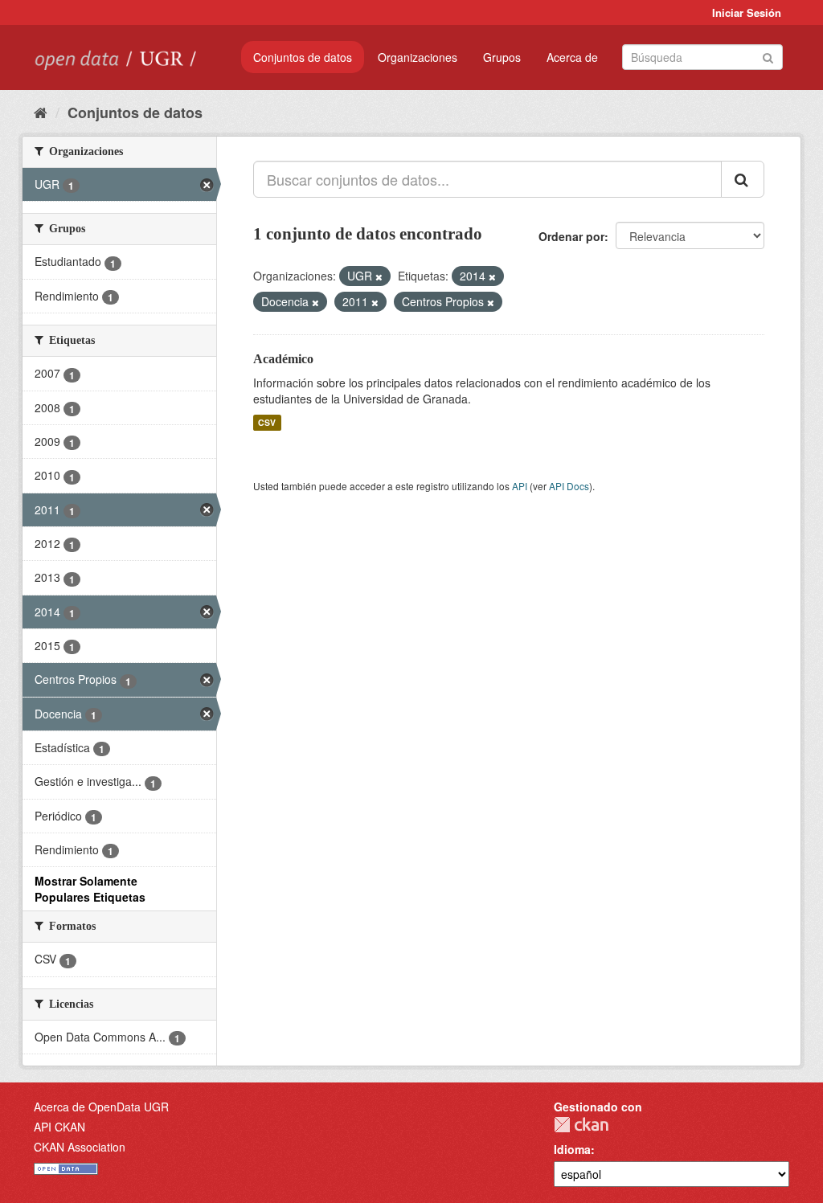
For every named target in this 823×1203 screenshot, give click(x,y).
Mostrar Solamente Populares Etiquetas (90, 889)
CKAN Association (79, 1147)
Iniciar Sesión (746, 12)
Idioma (572, 1149)
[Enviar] (768, 56)
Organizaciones (417, 57)
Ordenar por (571, 236)
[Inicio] (40, 111)
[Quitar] (379, 276)
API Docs (569, 486)
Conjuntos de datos (302, 57)
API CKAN (59, 1127)
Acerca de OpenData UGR (101, 1107)
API (519, 486)
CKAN (581, 1124)
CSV (267, 422)
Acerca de (572, 57)
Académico (283, 359)
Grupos (502, 57)
